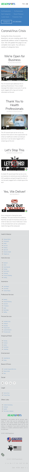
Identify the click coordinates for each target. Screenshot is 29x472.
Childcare (5, 323)
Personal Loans (6, 332)
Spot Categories (6, 14)
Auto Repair (6, 286)
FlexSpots (5, 407)
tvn (17, 463)
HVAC (4, 265)
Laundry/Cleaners (7, 330)
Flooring (5, 341)
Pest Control (6, 271)
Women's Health (7, 252)
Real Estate (6, 310)
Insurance (5, 304)
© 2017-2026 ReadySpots (14, 459)
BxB (13, 468)
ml (24, 463)
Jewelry (5, 345)
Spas (4, 373)
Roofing (5, 277)
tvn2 (20, 463)
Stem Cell (5, 250)
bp (10, 463)
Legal (4, 308)
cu (8, 463)
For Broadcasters (6, 11)
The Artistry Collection (8, 411)
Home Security (6, 267)
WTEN (18, 468)
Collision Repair (6, 290)
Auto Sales (5, 288)
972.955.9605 (17, 22)
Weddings (5, 349)
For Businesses (18, 11)
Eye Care (5, 245)
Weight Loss (6, 254)
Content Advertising (7, 405)
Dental (4, 243)
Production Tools (17, 17)
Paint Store (5, 347)
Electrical (5, 263)
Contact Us (6, 22)
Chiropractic (6, 241)
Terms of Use (6, 393)
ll (14, 463)
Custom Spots (5, 17)
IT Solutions (6, 306)
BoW (22, 468)
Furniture (5, 343)
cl (5, 463)
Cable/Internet (6, 358)
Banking (5, 299)
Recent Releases (18, 14)
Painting (5, 269)
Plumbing (5, 273)
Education (5, 325)
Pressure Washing (7, 275)
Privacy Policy (6, 395)
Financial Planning (7, 301)
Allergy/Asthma (7, 239)
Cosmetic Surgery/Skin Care (9, 369)
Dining (4, 360)
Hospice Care (6, 327)
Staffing (5, 312)
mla (27, 463)
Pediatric (5, 247)
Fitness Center (6, 371)
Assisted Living (6, 321)
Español (5, 409)
